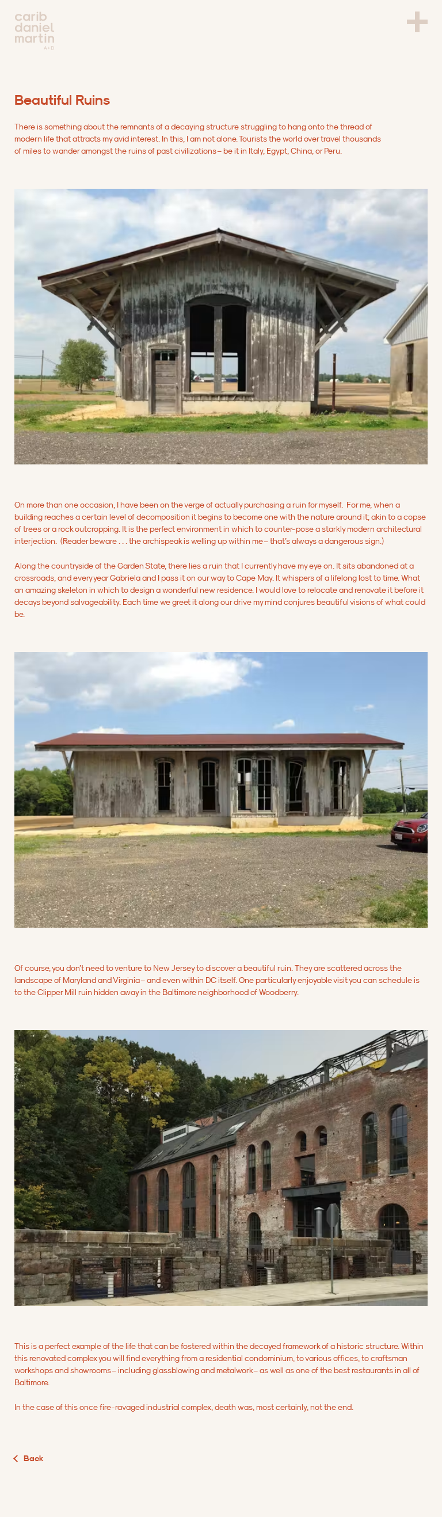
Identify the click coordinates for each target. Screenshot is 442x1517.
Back (34, 1458)
